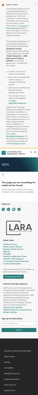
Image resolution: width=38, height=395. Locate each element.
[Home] (3, 174)
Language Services (11, 379)
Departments (9, 390)
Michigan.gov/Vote (13, 277)
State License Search (12, 247)
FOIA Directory (10, 385)
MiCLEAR (7, 254)
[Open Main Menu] (35, 152)
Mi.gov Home (9, 357)
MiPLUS (6, 252)
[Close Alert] (35, 4)
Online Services (10, 244)
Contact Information (12, 264)
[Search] (31, 152)
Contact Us (16, 143)
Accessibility (8, 368)
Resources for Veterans (13, 307)
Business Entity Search (13, 249)
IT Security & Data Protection (16, 261)
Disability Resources (12, 374)
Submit (19, 330)
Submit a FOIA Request (13, 259)
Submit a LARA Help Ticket (15, 256)
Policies (7, 362)
